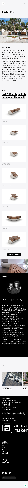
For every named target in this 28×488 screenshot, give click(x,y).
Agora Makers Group (9, 420)
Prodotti (5, 440)
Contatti (4, 451)
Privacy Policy (5, 461)
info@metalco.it (7, 409)
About (4, 447)
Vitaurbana (5, 387)
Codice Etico (5, 462)
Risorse (4, 449)
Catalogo (4, 459)
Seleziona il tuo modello (14, 254)
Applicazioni (6, 443)
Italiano (5, 478)
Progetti (4, 442)
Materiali (5, 453)
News (4, 445)
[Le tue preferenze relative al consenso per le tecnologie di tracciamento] (25, 485)
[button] (3, 30)
